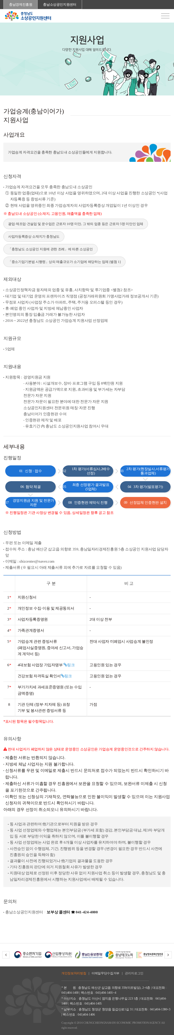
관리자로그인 (134, 973)
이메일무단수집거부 (105, 973)
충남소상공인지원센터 (59, 4)
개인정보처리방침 (73, 973)
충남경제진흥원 (20, 4)
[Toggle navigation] (165, 16)
